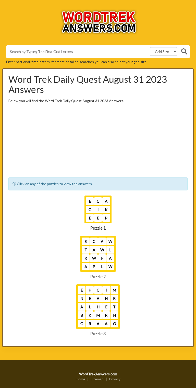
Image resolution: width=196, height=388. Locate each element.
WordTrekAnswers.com (98, 374)
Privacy (114, 379)
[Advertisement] (98, 141)
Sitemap (97, 379)
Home (80, 379)
